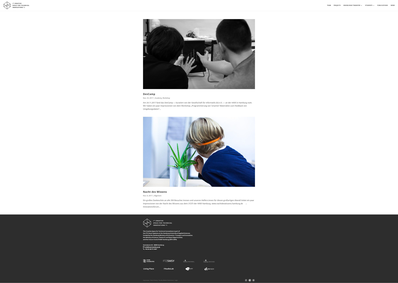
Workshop (166, 98)
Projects (337, 5)
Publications (382, 5)
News (393, 5)
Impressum (146, 280)
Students (369, 5)
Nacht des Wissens (155, 191)
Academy (158, 98)
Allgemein (157, 196)
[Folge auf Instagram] (253, 280)
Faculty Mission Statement (166, 280)
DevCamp (149, 94)
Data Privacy (154, 280)
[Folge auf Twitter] (249, 280)
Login (176, 280)
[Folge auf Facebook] (246, 280)
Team (329, 5)
